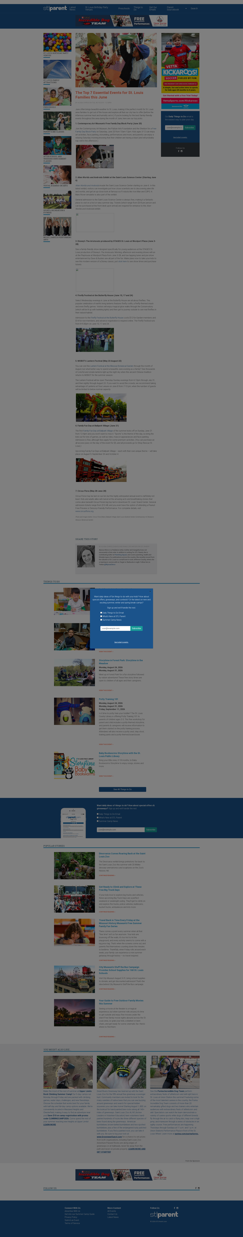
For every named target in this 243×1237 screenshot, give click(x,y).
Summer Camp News (112, 620)
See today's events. (121, 642)
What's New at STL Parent (114, 616)
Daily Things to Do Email (113, 613)
